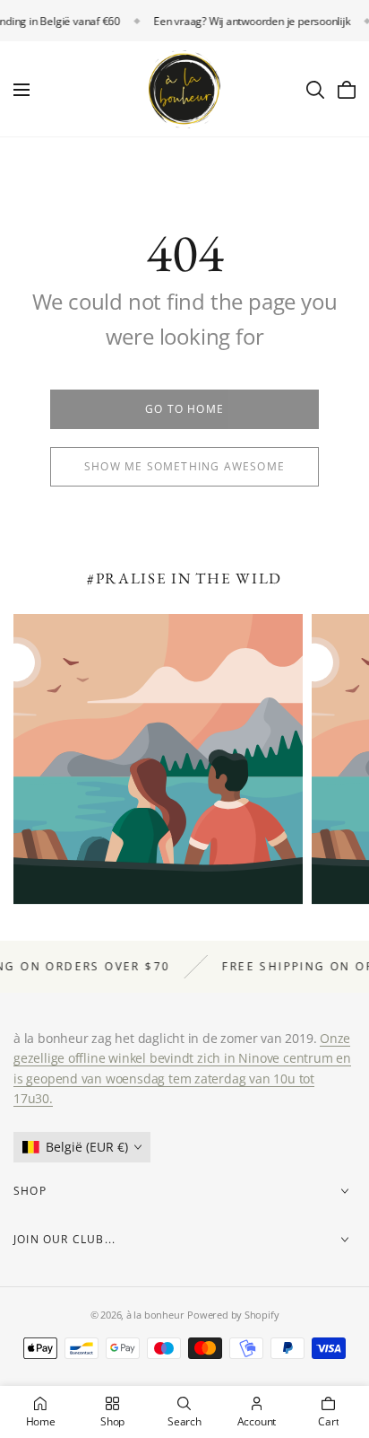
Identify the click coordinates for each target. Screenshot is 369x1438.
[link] (184, 409)
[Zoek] (315, 90)
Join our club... (64, 1239)
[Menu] (21, 89)
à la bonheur (155, 1314)
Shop (30, 1190)
